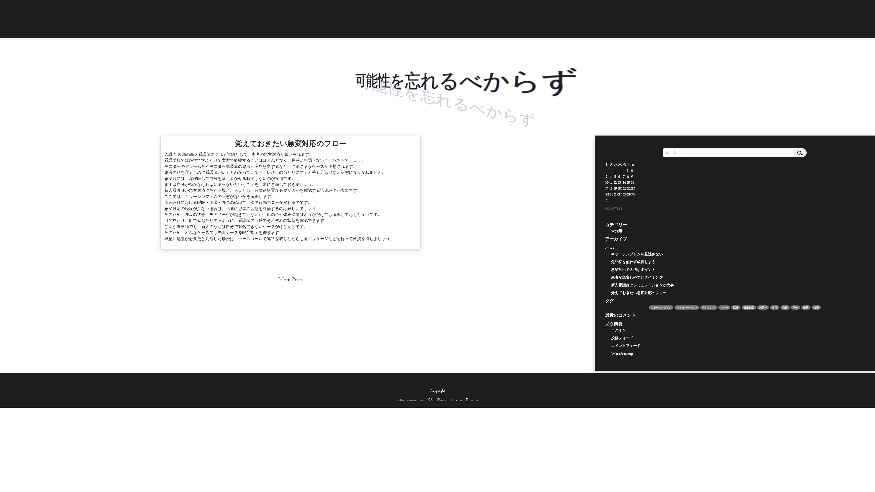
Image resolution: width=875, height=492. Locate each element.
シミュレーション (687, 307)
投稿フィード (622, 338)
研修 (795, 307)
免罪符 (763, 307)
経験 (805, 307)
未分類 (616, 230)
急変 (785, 307)
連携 (816, 307)
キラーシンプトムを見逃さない (637, 254)
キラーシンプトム (661, 307)
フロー (724, 307)
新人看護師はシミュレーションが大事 (642, 285)
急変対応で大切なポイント (633, 269)
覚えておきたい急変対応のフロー (639, 292)
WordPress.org (622, 353)
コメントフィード (626, 345)
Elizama (473, 399)
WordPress (436, 399)
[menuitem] (555, 6)
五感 (735, 307)
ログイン (618, 330)
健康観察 (749, 307)
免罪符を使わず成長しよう (633, 261)
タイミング (708, 307)
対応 (774, 307)
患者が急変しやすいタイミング (637, 277)
